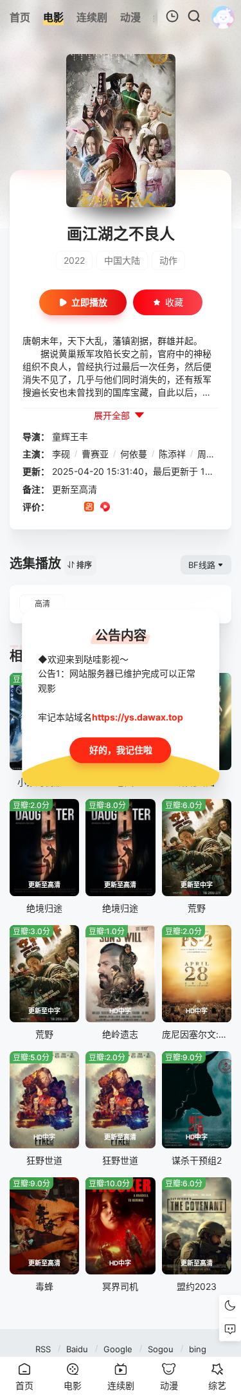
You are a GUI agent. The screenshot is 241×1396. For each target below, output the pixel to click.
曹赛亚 (95, 453)
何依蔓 (133, 453)
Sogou (161, 1349)
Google (117, 1349)
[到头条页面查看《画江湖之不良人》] (137, 507)
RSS (43, 1349)
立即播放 (89, 302)
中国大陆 (122, 260)
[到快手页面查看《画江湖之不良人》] (89, 507)
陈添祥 (172, 453)
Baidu (77, 1349)
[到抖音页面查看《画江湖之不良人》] (73, 507)
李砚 (61, 453)
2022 (74, 260)
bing (197, 1349)
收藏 (174, 302)
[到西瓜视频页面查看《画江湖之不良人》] (105, 507)
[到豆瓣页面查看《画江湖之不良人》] (57, 507)
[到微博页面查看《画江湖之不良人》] (121, 507)
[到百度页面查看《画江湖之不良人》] (153, 507)
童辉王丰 (70, 436)
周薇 (206, 453)
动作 (168, 260)
